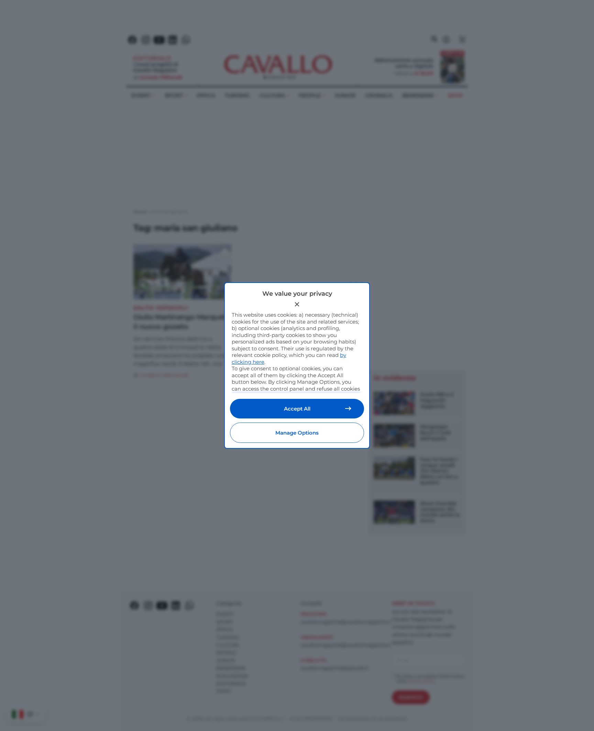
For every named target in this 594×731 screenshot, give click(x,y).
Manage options (297, 432)
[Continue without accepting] (297, 304)
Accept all (297, 408)
